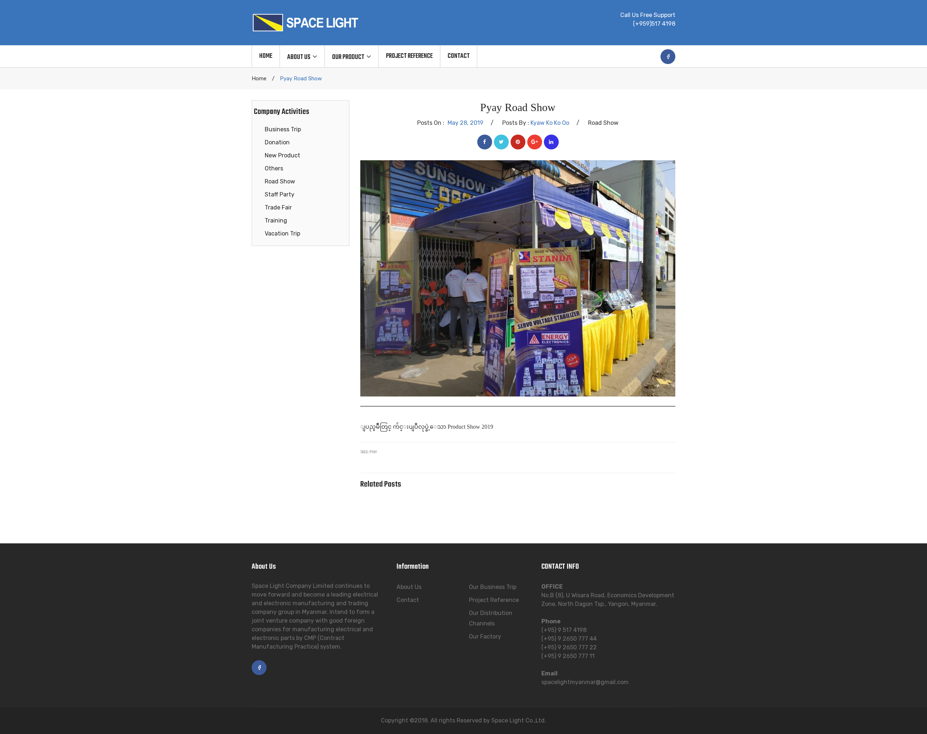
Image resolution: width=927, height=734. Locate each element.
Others (274, 168)
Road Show (280, 181)
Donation (277, 142)
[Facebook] (484, 142)
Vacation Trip (282, 233)
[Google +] (534, 142)
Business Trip (283, 129)
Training (276, 220)
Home (259, 78)
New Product (282, 155)
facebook (667, 56)
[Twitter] (501, 142)
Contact (408, 600)
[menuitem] (266, 56)
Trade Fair (278, 207)
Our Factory (485, 636)
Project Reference (494, 600)
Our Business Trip (492, 587)
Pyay (373, 452)
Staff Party (279, 194)
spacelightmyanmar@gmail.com (585, 682)
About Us (409, 587)
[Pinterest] (518, 142)
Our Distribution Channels (490, 618)
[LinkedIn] (551, 142)
